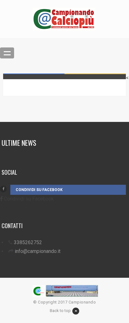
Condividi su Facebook (39, 190)
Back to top (60, 310)
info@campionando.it (37, 251)
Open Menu (7, 52)
